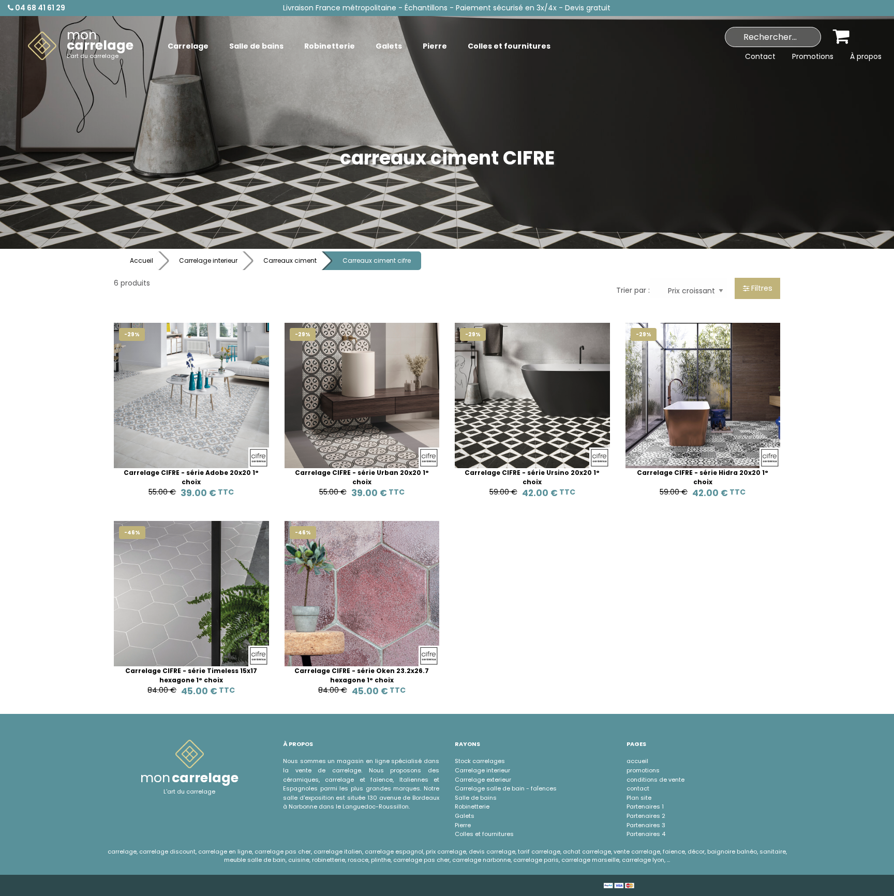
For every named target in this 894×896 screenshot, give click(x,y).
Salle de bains (476, 798)
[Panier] (841, 36)
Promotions (812, 56)
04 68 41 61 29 (39, 8)
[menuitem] (80, 46)
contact (638, 788)
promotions (643, 770)
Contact (760, 56)
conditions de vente (655, 779)
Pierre (463, 825)
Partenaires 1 (645, 806)
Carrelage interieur (208, 260)
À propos (866, 56)
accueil (637, 761)
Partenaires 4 (646, 834)
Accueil (141, 260)
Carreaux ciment (290, 260)
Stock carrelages (480, 761)
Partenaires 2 (646, 816)
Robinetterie (472, 806)
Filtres (760, 288)
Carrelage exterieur (483, 779)
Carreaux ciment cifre (376, 260)
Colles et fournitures (484, 834)
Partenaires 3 (646, 825)
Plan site (639, 798)
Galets (464, 816)
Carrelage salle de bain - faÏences (506, 788)
